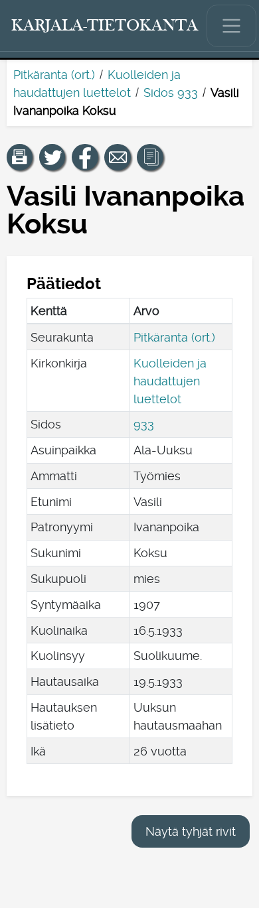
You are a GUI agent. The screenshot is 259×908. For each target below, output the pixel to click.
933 (143, 424)
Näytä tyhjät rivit (190, 831)
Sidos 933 (170, 92)
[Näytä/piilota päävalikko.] (232, 26)
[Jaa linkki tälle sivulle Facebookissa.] (85, 157)
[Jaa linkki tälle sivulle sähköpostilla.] (117, 157)
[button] (20, 157)
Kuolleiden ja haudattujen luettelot (170, 381)
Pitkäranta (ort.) (54, 75)
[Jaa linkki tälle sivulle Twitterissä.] (52, 157)
